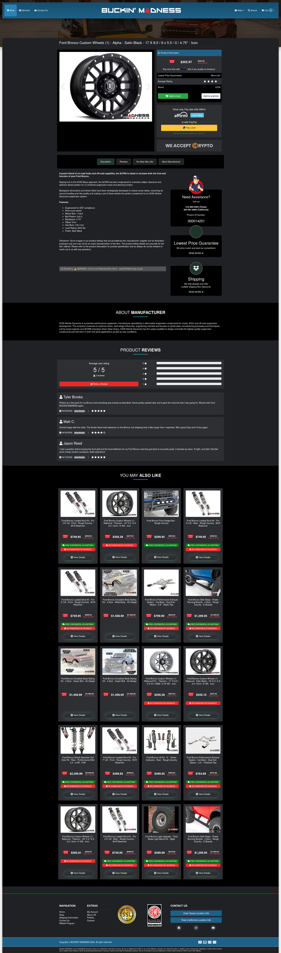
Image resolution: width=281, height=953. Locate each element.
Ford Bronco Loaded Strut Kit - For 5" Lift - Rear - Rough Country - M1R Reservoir (203, 523)
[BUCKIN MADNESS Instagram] (196, 927)
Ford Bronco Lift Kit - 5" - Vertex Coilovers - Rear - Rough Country (161, 758)
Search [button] (253, 10)
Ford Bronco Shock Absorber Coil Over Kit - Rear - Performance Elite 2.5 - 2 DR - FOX (78, 760)
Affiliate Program (67, 923)
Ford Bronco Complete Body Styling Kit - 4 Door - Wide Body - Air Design (119, 601)
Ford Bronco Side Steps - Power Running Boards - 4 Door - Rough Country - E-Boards (203, 602)
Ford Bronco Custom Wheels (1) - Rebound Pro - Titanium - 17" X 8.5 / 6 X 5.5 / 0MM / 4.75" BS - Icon (161, 681)
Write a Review (100, 383)
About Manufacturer (171, 161)
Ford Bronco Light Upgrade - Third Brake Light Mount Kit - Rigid (161, 837)
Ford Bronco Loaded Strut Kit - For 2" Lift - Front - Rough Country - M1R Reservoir (78, 602)
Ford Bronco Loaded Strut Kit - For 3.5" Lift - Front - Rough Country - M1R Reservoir (78, 523)
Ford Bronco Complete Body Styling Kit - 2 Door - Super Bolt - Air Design (78, 679)
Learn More (197, 115)
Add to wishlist (211, 96)
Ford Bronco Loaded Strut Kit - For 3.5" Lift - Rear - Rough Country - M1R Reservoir (119, 839)
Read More (195, 253)
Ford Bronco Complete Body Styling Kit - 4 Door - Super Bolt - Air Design (120, 679)
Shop (11, 10)
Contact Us (42, 10)
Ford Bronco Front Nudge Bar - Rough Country (161, 522)
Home (62, 911)
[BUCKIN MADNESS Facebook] (179, 927)
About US (91, 914)
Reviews (123, 161)
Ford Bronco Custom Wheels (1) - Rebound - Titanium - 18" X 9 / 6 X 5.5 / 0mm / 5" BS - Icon (120, 523)
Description (106, 161)
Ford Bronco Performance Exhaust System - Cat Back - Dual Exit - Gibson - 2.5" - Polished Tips (203, 760)
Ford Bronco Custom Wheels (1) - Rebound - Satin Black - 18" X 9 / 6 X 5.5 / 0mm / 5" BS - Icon (203, 681)
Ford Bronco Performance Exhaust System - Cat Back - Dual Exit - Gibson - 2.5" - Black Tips (161, 602)
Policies (90, 917)
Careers (91, 920)
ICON (217, 87)
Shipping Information (68, 917)
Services (25, 10)
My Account (92, 911)
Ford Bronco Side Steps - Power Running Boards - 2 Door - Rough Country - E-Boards (203, 839)
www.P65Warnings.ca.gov (131, 268)
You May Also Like (144, 161)
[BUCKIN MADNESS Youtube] (213, 927)
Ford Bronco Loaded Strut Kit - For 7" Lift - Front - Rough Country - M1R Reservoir (120, 760)
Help (239, 10)
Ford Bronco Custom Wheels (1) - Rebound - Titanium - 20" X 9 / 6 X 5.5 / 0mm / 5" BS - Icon (78, 839)
